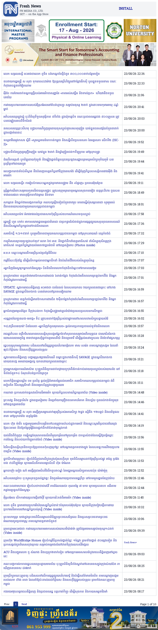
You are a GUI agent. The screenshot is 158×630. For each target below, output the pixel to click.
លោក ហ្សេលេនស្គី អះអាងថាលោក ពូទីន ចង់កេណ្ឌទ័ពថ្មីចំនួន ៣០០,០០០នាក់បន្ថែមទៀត (51, 74)
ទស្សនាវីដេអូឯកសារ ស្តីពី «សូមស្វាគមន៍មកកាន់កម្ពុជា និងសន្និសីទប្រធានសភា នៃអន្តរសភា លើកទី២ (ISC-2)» (61, 142)
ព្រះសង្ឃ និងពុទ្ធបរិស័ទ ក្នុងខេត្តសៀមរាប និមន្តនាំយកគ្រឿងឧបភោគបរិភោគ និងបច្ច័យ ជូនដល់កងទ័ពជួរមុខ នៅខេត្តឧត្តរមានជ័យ (60, 402)
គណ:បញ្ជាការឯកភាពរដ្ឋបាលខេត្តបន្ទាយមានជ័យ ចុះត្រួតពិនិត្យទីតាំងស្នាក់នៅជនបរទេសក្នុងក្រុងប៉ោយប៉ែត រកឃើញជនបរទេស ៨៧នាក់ (61, 566)
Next (24, 604)
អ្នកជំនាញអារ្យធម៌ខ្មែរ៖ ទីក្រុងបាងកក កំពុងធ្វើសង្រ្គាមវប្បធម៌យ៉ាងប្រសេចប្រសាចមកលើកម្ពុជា (52, 311)
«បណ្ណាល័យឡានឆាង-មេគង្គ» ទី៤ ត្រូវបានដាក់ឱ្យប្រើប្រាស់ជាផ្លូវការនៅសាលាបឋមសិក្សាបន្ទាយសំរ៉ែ (55, 319)
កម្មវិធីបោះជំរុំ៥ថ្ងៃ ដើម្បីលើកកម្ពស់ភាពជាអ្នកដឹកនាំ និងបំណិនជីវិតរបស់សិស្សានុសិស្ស (48, 261)
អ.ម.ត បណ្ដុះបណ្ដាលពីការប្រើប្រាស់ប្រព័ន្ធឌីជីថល (29, 253)
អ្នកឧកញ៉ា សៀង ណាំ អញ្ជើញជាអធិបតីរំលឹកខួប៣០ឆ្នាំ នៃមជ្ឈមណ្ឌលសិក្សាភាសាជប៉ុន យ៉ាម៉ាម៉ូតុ (55, 471)
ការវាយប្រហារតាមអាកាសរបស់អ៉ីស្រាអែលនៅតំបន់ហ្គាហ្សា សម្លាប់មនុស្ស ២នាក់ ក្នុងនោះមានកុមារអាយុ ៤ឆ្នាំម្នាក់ (60, 107)
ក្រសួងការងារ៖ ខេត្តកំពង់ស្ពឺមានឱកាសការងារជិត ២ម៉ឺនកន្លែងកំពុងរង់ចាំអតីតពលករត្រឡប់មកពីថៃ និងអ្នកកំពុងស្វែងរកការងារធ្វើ (59, 301)
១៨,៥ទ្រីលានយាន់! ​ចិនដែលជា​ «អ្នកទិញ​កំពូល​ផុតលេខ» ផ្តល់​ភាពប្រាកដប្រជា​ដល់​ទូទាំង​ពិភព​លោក (56, 326)
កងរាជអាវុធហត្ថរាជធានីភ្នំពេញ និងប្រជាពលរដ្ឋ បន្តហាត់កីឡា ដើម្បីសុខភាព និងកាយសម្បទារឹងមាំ (55, 592)
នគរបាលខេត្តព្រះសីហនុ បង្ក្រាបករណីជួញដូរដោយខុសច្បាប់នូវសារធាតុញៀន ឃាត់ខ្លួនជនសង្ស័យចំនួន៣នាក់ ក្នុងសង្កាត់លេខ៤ (61, 130)
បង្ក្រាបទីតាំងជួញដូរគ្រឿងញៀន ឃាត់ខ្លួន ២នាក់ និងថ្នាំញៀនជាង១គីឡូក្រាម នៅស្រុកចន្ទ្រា (51, 152)
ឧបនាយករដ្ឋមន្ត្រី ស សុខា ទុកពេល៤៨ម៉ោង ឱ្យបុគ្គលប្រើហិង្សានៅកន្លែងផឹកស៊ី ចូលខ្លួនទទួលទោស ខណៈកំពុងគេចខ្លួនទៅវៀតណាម (59, 84)
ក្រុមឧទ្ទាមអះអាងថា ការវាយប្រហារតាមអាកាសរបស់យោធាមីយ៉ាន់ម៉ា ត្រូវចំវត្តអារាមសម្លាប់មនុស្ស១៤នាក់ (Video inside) (58, 531)
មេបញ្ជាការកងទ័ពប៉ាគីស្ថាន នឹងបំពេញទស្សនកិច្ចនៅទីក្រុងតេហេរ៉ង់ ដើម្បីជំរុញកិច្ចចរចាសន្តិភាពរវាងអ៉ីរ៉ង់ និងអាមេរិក (60, 173)
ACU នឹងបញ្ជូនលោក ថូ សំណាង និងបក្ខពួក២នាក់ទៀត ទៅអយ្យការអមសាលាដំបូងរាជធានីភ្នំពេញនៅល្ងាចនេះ (60, 554)
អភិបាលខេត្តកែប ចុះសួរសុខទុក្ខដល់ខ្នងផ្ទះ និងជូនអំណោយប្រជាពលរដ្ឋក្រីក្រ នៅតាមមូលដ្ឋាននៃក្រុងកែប (59, 478)
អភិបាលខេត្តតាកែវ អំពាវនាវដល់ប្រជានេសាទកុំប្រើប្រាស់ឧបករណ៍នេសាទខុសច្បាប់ (46, 214)
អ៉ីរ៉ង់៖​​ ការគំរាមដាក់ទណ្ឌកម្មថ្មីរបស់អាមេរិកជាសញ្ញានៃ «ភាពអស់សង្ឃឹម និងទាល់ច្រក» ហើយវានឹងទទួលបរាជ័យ (58, 95)
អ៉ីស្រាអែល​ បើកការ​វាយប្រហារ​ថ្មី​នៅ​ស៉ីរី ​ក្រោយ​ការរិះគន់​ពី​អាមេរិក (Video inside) (47, 498)
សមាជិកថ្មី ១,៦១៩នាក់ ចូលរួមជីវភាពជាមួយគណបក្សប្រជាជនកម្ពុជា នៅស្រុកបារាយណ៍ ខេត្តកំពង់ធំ (56, 234)
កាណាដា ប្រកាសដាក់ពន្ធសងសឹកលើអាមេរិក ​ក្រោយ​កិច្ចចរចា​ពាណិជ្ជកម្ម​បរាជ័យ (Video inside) (55, 393)
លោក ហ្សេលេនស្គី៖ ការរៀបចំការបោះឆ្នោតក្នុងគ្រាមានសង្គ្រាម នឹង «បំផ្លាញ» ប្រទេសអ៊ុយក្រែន (53, 183)
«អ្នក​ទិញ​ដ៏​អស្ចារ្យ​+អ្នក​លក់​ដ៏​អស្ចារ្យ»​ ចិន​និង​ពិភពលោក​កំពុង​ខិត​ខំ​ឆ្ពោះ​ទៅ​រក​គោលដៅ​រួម (49, 268)
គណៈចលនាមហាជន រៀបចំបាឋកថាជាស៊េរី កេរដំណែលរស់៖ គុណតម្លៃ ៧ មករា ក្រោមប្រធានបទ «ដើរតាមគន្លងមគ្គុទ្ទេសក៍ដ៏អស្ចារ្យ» (59, 488)
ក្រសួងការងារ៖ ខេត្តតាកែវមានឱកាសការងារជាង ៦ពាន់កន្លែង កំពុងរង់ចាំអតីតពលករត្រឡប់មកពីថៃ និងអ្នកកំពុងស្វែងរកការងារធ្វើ (59, 278)
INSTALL (125, 8)
